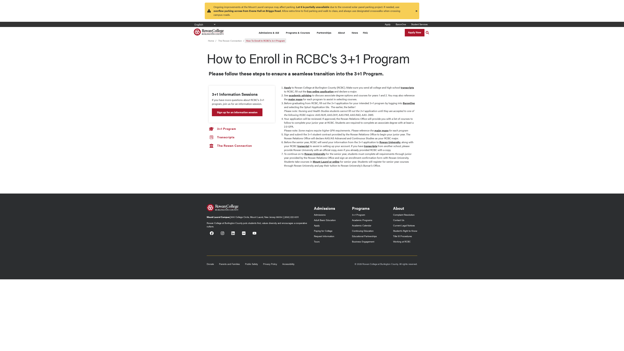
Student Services (419, 24)
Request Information (324, 236)
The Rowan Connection (230, 40)
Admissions (320, 214)
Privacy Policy (270, 264)
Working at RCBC (402, 241)
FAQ (365, 32)
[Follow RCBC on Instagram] (222, 233)
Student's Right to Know (405, 230)
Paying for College (323, 230)
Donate (210, 264)
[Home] (209, 31)
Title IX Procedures (402, 236)
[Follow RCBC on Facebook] (212, 233)
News (355, 32)
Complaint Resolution (404, 214)
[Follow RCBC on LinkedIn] (233, 233)
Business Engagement (363, 241)
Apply (387, 24)
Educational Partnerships (364, 236)
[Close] (416, 11)
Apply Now (414, 32)
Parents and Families (229, 264)
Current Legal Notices (404, 225)
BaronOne (401, 24)
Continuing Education (363, 230)
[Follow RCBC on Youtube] (254, 233)
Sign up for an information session (237, 112)
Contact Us (398, 220)
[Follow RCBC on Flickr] (244, 233)
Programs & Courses (298, 32)
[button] (427, 32)
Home (211, 40)
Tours (317, 241)
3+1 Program (358, 214)
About (341, 32)
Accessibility (288, 264)
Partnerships (324, 32)
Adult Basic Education (325, 220)
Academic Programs (362, 220)
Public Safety (251, 264)
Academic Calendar (361, 225)
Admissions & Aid (269, 32)
